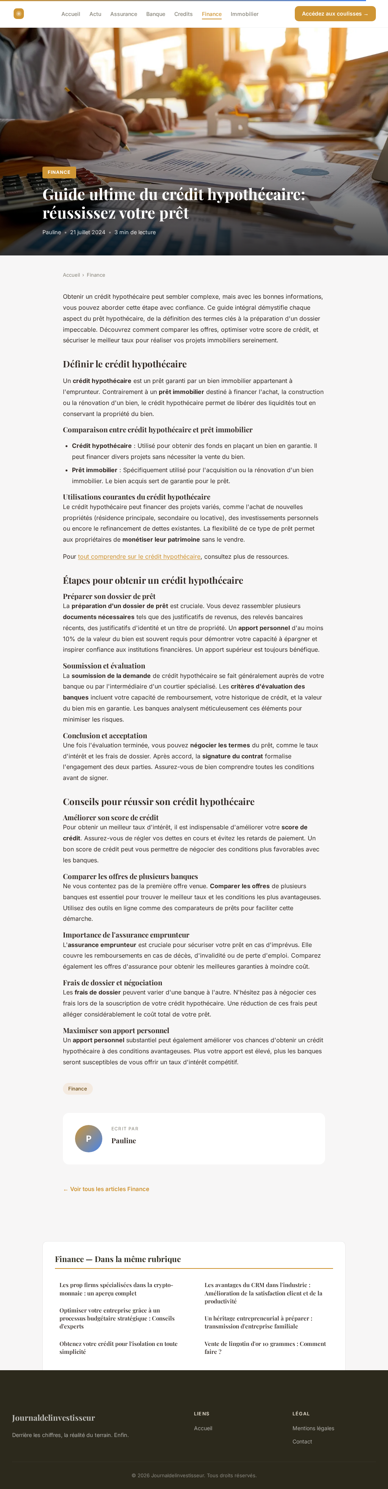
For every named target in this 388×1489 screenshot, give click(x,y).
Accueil (70, 13)
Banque (155, 13)
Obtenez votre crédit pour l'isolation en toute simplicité (118, 1347)
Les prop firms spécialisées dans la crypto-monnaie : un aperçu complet (116, 1289)
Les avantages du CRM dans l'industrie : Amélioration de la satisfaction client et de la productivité (263, 1293)
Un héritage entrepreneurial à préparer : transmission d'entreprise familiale (258, 1322)
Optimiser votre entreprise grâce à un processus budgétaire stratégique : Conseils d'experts (117, 1318)
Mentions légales (313, 1428)
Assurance (123, 13)
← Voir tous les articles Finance (106, 1189)
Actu (95, 13)
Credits (183, 13)
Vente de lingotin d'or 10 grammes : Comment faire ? (265, 1347)
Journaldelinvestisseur (53, 1417)
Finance (212, 13)
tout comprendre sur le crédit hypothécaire (139, 556)
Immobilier (244, 13)
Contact (302, 1441)
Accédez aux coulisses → (335, 13)
